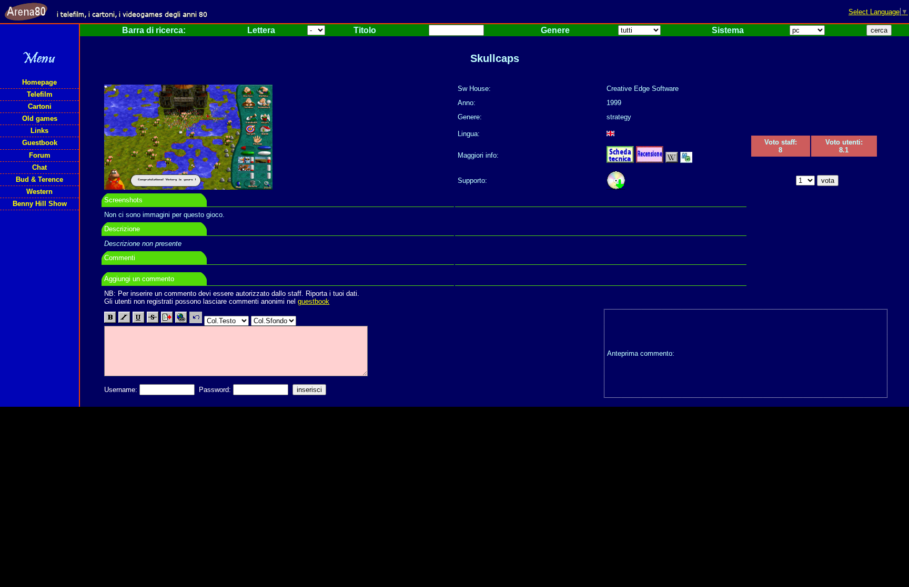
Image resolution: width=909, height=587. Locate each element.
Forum (39, 155)
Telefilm (40, 94)
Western (39, 191)
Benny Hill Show (40, 204)
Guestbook (39, 143)
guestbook (313, 301)
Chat (39, 167)
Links (39, 131)
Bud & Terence (39, 179)
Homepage (39, 82)
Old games (39, 118)
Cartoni (40, 106)
